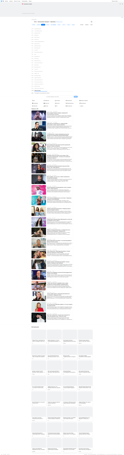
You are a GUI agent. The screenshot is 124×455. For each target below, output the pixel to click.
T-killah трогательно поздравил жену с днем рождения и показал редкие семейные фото (57, 283)
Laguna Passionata (37, 28)
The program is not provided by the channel (41, 93)
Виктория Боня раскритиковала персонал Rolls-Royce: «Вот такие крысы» (58, 166)
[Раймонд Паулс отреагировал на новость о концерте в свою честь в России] (38, 337)
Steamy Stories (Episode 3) (39, 88)
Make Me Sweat (37, 86)
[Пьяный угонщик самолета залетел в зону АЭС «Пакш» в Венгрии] (85, 337)
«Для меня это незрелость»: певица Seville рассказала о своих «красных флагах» (57, 124)
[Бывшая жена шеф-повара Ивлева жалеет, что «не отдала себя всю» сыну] (69, 430)
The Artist (36, 50)
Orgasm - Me (36, 73)
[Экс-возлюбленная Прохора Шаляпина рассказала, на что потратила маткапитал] (54, 352)
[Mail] (1, 1)
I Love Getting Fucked (38, 30)
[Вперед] (122, 4)
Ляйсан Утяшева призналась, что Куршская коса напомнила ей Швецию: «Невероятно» (58, 230)
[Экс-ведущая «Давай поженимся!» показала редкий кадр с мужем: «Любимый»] (85, 352)
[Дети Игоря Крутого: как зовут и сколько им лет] (38, 399)
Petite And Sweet (37, 90)
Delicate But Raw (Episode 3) (39, 41)
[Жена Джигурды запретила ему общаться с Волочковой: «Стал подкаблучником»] (85, 383)
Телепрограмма (33, 19)
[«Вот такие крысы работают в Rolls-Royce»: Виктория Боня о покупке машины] (54, 368)
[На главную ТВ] (3, 1)
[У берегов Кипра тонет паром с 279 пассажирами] (85, 399)
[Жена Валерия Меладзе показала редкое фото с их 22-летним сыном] (69, 445)
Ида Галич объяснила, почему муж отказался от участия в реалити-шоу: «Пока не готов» (58, 315)
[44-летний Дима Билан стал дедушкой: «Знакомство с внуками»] (85, 414)
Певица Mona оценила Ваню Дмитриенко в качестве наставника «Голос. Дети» (59, 220)
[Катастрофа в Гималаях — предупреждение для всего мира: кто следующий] (69, 337)
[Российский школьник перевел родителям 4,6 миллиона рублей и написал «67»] (54, 430)
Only (35, 54)
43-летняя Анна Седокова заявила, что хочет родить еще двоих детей (59, 305)
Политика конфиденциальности (101, 454)
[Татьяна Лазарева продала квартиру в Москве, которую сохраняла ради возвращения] (85, 430)
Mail (1, 454)
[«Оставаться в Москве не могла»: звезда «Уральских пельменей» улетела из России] (69, 399)
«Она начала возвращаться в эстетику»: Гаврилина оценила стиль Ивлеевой (59, 198)
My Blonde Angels (37, 45)
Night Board (36, 35)
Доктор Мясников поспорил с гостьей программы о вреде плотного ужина (59, 241)
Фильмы (81, 24)
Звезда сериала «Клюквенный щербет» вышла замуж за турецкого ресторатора (58, 262)
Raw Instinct (36, 39)
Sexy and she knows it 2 (38, 52)
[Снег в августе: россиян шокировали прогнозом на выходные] (38, 414)
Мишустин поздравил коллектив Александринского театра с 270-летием (59, 273)
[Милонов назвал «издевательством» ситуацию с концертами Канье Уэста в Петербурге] (69, 352)
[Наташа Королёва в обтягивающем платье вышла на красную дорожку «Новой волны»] (69, 368)
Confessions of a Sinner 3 (38, 84)
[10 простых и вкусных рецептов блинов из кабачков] (54, 399)
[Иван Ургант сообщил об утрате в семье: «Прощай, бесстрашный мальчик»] (38, 352)
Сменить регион (59, 21)
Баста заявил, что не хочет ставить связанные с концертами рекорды (58, 177)
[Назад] (120, 4)
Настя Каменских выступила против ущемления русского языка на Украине (58, 145)
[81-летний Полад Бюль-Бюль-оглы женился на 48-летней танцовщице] (38, 383)
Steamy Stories (37, 37)
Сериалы (86, 24)
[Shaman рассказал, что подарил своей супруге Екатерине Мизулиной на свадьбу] (69, 414)
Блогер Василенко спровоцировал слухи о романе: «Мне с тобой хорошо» (59, 188)
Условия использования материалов (112, 454)
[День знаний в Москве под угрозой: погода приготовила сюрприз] (85, 368)
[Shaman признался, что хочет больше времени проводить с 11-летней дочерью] (54, 337)
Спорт (91, 24)
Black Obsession (37, 47)
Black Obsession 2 (37, 60)
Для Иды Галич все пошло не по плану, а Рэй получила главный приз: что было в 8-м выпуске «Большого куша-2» (58, 157)
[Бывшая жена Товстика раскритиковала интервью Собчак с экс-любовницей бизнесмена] (54, 445)
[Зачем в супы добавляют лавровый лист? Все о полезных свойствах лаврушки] (38, 445)
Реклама (8, 454)
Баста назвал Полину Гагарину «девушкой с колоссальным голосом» (57, 113)
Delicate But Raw (37, 33)
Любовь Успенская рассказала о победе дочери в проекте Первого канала (59, 209)
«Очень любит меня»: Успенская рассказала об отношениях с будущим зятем (58, 294)
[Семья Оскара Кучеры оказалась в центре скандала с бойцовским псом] (54, 414)
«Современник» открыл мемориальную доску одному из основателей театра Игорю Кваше (58, 135)
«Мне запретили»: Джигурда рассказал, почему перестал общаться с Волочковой (58, 252)
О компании (4, 454)
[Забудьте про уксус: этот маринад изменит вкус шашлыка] (54, 383)
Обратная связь (120, 454)
